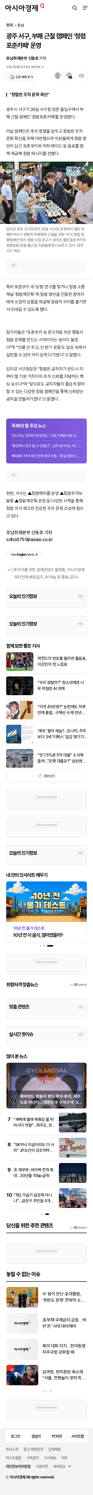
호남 (20, 25)
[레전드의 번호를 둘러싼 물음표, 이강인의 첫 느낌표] (19, 670)
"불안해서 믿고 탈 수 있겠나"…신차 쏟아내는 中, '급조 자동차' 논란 (46, 446)
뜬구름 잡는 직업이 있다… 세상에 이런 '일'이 (64, 1349)
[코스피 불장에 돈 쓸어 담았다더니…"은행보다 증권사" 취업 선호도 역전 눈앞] (22, 1384)
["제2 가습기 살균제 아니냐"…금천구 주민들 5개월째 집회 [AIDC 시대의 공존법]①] (73, 1207)
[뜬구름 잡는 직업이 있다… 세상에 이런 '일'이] (22, 1358)
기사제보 (50, 1457)
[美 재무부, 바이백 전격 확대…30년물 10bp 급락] (73, 1182)
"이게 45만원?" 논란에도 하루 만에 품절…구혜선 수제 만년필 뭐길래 (61, 710)
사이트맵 (77, 1436)
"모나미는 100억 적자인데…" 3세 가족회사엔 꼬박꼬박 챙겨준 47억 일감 (46, 436)
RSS (64, 1457)
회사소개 (12, 1449)
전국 (9, 25)
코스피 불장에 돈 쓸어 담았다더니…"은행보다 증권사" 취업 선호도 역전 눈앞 (64, 1375)
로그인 (15, 1436)
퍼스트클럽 (13, 1457)
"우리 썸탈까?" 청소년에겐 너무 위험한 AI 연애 (60, 685)
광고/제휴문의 (33, 1449)
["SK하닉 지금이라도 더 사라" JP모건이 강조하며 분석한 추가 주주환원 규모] (73, 1156)
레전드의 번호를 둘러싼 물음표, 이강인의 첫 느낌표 (62, 661)
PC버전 (57, 1436)
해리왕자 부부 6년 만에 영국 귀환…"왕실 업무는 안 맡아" (46, 456)
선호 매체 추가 (24, 77)
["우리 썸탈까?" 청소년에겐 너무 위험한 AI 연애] (19, 694)
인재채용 (54, 1449)
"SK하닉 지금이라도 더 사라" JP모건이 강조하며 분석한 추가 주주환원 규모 (33, 1150)
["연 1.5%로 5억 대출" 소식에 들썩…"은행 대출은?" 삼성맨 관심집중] (19, 766)
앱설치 (36, 1436)
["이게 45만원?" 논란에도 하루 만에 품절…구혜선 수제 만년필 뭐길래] (19, 718)
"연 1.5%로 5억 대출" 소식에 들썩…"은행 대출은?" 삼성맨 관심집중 (62, 758)
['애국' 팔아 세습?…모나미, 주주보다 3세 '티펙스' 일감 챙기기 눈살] (19, 742)
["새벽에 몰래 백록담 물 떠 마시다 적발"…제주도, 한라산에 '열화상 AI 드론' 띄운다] (73, 1131)
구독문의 (32, 1457)
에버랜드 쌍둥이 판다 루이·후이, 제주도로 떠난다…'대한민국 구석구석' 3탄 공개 (51, 1102)
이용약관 (42, 1466)
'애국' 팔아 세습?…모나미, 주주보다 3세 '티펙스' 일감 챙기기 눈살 (61, 734)
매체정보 (59, 1466)
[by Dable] (78, 1228)
